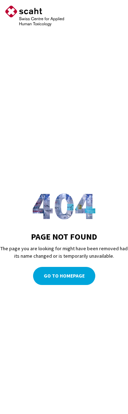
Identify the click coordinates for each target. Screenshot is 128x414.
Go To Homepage (64, 276)
